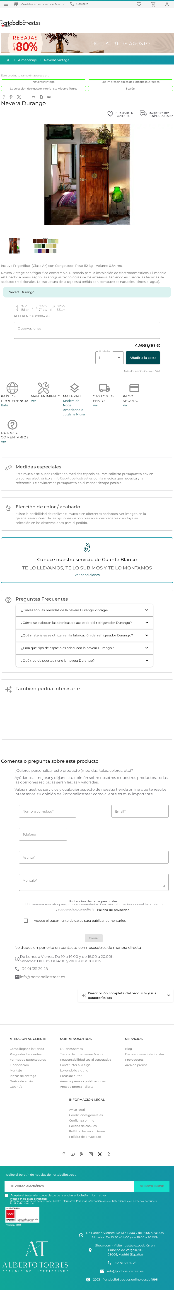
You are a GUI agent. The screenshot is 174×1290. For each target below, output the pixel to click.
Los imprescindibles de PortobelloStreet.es (131, 81)
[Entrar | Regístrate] (167, 4)
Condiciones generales (86, 1115)
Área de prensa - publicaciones (83, 1081)
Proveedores (134, 1059)
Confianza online (81, 1120)
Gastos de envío (21, 1081)
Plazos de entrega (23, 1076)
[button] (84, 610)
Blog (128, 1048)
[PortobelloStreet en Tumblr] (109, 1154)
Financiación (19, 1065)
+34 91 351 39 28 (34, 969)
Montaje (16, 1070)
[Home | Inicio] (8, 60)
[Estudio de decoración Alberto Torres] (35, 1272)
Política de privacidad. (23, 1203)
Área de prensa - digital (77, 1086)
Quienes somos (71, 1048)
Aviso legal (77, 1109)
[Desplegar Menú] (6, 4)
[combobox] (109, 357)
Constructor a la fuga (75, 1065)
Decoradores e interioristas (144, 1054)
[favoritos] (139, 4)
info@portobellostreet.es (73, 478)
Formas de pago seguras (28, 1059)
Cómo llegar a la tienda (27, 1048)
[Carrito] (154, 4)
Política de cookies (83, 1126)
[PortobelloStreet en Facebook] (64, 1154)
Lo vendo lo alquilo (74, 1070)
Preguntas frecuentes (25, 1054)
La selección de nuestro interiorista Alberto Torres (43, 88)
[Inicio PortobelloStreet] (20, 26)
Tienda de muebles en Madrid (82, 1054)
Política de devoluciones (87, 1131)
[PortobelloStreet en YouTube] (73, 1154)
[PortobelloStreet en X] (100, 1154)
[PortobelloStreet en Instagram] (91, 1154)
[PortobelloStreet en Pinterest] (82, 1154)
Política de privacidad (85, 1136)
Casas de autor (71, 1076)
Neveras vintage (44, 81)
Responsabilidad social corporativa (85, 1059)
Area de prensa (136, 1065)
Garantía (16, 1086)
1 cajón (130, 88)
